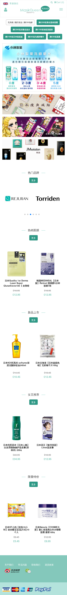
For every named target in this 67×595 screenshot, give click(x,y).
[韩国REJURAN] (16, 200)
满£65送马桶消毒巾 (36, 36)
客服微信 (14, 3)
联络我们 (35, 564)
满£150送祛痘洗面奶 (44, 29)
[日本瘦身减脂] (33, 103)
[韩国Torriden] (47, 200)
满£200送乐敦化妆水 (21, 29)
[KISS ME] (33, 126)
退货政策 (49, 564)
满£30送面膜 (55, 36)
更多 (33, 180)
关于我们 (9, 564)
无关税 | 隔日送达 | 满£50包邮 (20, 22)
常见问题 (22, 564)
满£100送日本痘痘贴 (14, 36)
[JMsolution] (33, 149)
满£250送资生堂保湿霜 (48, 22)
